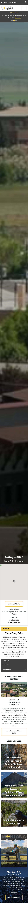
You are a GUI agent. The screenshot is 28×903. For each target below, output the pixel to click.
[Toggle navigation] (24, 8)
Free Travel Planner (10, 2)
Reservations (7, 669)
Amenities (6, 665)
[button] (14, 581)
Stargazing (20, 18)
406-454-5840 (15, 620)
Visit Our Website (14, 604)
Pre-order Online (14, 897)
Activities (6, 661)
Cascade (16, 705)
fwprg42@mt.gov (15, 622)
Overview (6, 629)
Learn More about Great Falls (14, 732)
